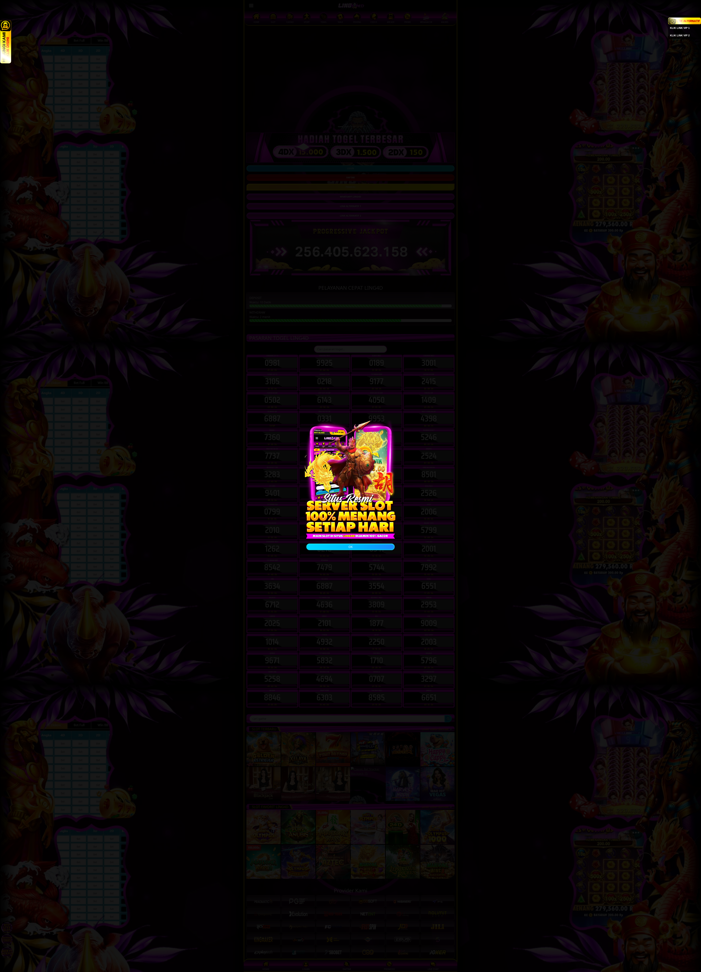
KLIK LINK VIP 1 (680, 27)
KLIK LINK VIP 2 (680, 35)
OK (350, 547)
